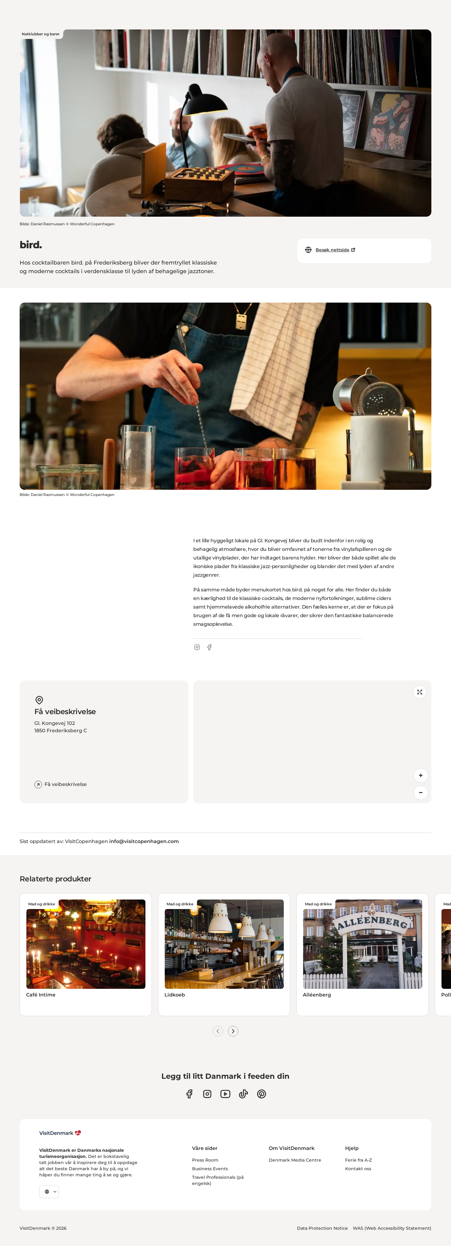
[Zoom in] (421, 775)
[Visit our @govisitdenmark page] (243, 1094)
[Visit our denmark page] (189, 1094)
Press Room (205, 1160)
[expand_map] (419, 692)
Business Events (210, 1168)
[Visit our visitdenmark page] (225, 1094)
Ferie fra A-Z (358, 1160)
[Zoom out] (421, 792)
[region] (312, 741)
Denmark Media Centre (295, 1160)
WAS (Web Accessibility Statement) (392, 1228)
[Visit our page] (207, 1094)
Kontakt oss (358, 1168)
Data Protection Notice (322, 1228)
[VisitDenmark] (60, 1133)
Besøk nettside (332, 250)
